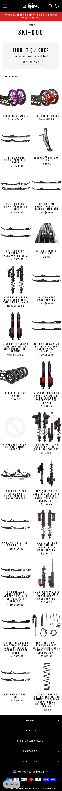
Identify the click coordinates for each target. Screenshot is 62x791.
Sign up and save (30, 741)
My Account (30, 761)
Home (30, 24)
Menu (30, 720)
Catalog (30, 730)
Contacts (30, 751)
